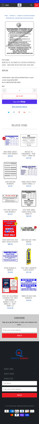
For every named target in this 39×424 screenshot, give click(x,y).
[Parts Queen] (19, 5)
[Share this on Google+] (24, 112)
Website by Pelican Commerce (25, 406)
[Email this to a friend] (30, 112)
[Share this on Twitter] (9, 112)
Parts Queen (12, 406)
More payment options (19, 107)
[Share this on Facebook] (14, 112)
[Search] (32, 5)
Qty (3, 86)
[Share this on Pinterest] (19, 112)
